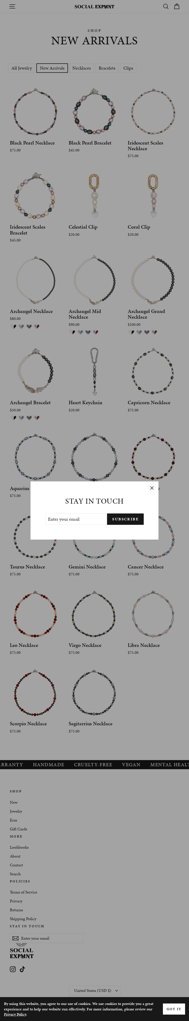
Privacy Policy (15, 1014)
